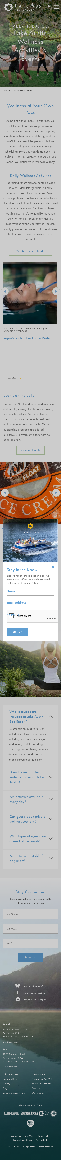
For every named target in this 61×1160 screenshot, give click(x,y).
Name (11, 591)
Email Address (16, 602)
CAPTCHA (13, 615)
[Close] (52, 567)
